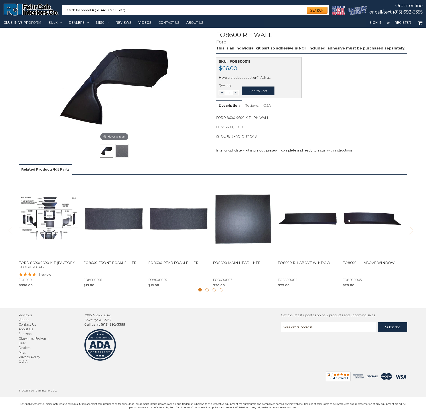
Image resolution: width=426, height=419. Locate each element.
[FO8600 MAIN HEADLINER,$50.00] (243, 233)
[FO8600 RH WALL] (106, 150)
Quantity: (225, 85)
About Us (194, 23)
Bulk (52, 23)
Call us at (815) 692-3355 (104, 325)
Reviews (123, 23)
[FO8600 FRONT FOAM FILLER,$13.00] (113, 233)
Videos (144, 23)
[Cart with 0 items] (420, 23)
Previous (10, 230)
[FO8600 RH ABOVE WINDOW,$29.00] (308, 233)
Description (229, 105)
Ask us (265, 78)
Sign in (376, 23)
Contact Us (168, 23)
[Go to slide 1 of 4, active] (200, 289)
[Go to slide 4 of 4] (221, 289)
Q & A (23, 362)
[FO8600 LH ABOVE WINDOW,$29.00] (373, 233)
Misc (100, 23)
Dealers (77, 23)
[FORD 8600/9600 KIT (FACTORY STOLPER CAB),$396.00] (49, 233)
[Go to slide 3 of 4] (214, 289)
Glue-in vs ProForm (22, 23)
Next (411, 230)
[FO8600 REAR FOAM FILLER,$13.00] (178, 233)
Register (402, 23)
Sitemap (25, 334)
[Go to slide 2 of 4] (207, 289)
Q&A (267, 105)
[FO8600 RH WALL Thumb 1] (122, 150)
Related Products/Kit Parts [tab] (45, 169)
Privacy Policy (29, 357)
